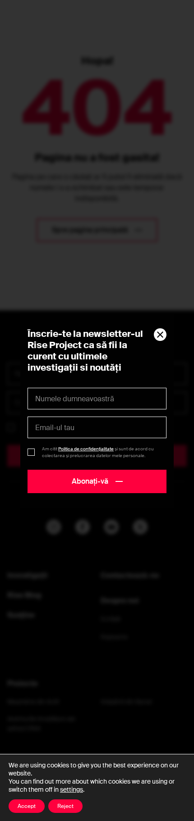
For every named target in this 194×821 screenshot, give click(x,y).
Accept (27, 806)
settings (71, 789)
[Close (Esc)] (160, 334)
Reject (65, 806)
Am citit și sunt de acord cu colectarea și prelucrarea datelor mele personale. (98, 452)
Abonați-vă (90, 481)
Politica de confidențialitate (86, 449)
